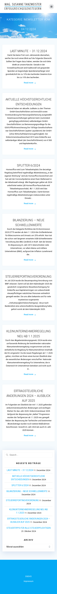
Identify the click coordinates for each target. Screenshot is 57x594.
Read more (28, 83)
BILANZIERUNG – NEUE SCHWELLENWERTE (27, 491)
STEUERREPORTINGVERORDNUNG (28, 276)
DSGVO (28, 576)
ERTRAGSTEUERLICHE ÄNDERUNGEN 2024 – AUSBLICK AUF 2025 (28, 395)
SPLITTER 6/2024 (28, 165)
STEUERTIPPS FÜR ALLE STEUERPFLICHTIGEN (29, 528)
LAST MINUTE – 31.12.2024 (28, 51)
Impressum (28, 581)
